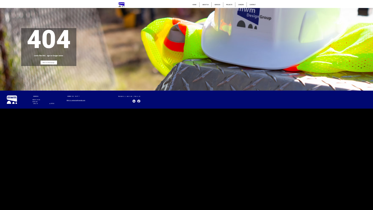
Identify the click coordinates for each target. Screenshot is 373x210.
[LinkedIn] (133, 101)
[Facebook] (138, 101)
